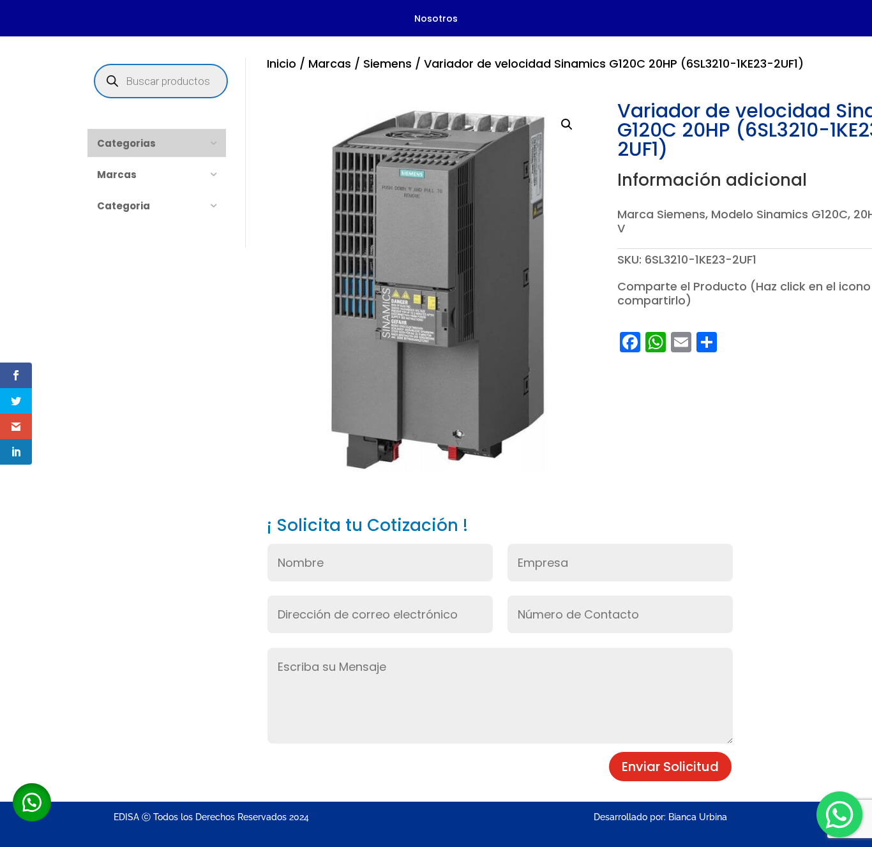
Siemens (387, 63)
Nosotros (436, 19)
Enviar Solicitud (670, 767)
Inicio (281, 63)
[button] (566, 124)
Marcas (329, 63)
